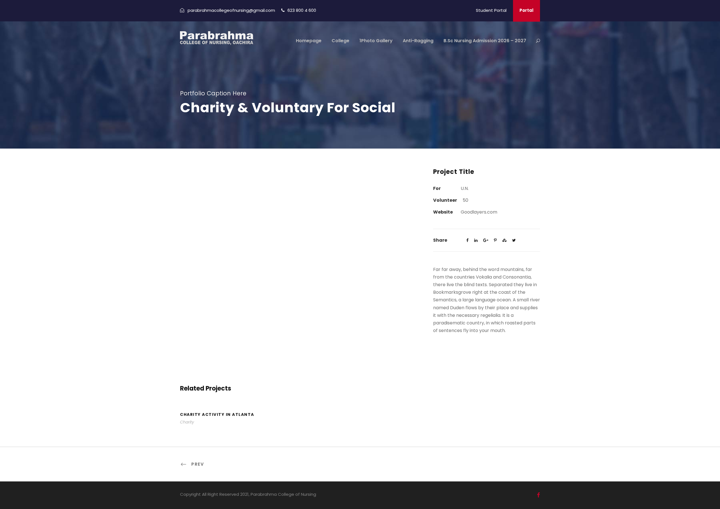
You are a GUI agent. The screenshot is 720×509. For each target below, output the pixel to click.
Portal (526, 10)
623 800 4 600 (301, 10)
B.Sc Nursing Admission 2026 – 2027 (485, 40)
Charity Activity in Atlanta (217, 414)
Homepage (308, 40)
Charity (187, 422)
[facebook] (538, 495)
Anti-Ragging (418, 40)
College (340, 40)
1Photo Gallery (376, 40)
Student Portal (491, 10)
